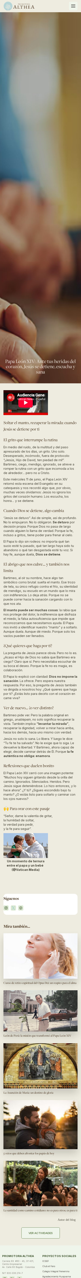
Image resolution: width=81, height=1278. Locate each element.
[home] (19, 6)
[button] (73, 6)
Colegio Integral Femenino (55, 1271)
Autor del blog (67, 1219)
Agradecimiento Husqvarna (56, 1276)
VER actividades (41, 1233)
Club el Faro (48, 1266)
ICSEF (45, 1261)
